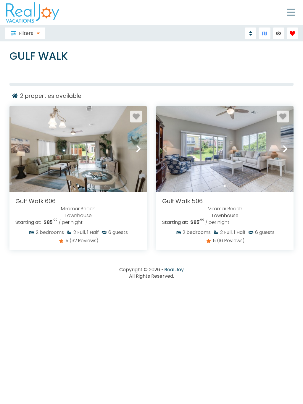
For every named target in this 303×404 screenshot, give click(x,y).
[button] (18, 149)
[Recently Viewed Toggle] (278, 33)
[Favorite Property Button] (136, 116)
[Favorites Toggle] (292, 33)
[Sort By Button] (250, 33)
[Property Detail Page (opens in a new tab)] (78, 149)
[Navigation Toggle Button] (291, 12)
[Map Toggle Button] (264, 33)
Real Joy (174, 269)
